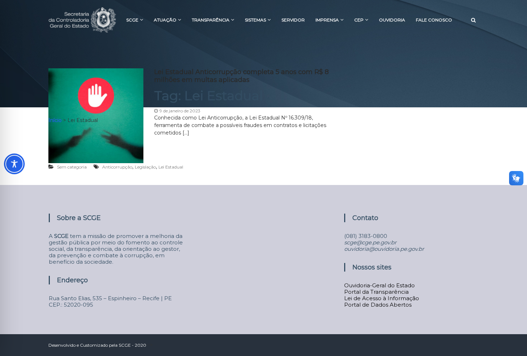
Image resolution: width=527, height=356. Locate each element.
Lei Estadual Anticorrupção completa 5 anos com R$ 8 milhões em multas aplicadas (241, 76)
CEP (359, 20)
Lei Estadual (170, 167)
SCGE (132, 20)
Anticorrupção (117, 167)
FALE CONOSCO (434, 20)
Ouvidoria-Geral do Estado (379, 285)
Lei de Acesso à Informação (381, 298)
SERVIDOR (293, 20)
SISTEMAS (255, 20)
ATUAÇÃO (165, 20)
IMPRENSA (327, 20)
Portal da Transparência (376, 291)
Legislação (145, 167)
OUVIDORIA (392, 20)
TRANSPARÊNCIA (210, 20)
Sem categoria (72, 167)
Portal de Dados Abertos (378, 304)
